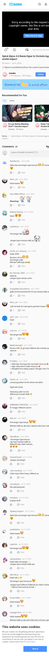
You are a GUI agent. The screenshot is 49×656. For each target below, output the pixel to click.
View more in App (33, 35)
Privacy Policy (29, 642)
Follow (41, 74)
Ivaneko (12, 73)
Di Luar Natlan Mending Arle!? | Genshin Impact (18, 125)
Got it (35, 649)
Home (4, 136)
